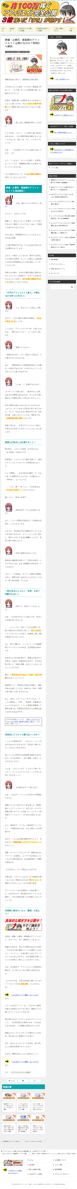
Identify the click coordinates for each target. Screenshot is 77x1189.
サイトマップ (55, 273)
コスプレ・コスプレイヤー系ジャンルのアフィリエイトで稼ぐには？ (35, 1141)
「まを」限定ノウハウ (59, 29)
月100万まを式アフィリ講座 (42, 29)
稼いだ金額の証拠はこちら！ (63, 132)
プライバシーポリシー (58, 264)
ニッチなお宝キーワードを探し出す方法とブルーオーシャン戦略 (23, 1106)
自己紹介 (12, 29)
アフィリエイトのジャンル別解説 (21, 1072)
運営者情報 (54, 259)
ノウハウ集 (71, 29)
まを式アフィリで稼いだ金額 (25, 29)
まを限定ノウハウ (60, 1160)
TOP (24, 1151)
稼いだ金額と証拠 (35, 1169)
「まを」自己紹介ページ (62, 79)
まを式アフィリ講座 (35, 1174)
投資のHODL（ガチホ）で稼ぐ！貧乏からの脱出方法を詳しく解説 (9, 1128)
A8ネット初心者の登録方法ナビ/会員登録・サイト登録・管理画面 (23, 1128)
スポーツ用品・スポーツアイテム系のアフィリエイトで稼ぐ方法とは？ (38, 1106)
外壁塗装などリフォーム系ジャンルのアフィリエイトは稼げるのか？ (13, 1141)
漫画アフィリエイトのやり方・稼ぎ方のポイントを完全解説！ (38, 1128)
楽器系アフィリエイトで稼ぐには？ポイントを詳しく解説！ (9, 1106)
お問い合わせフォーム (58, 269)
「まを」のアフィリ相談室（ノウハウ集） (17, 52)
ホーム (3, 29)
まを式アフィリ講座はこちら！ (64, 115)
